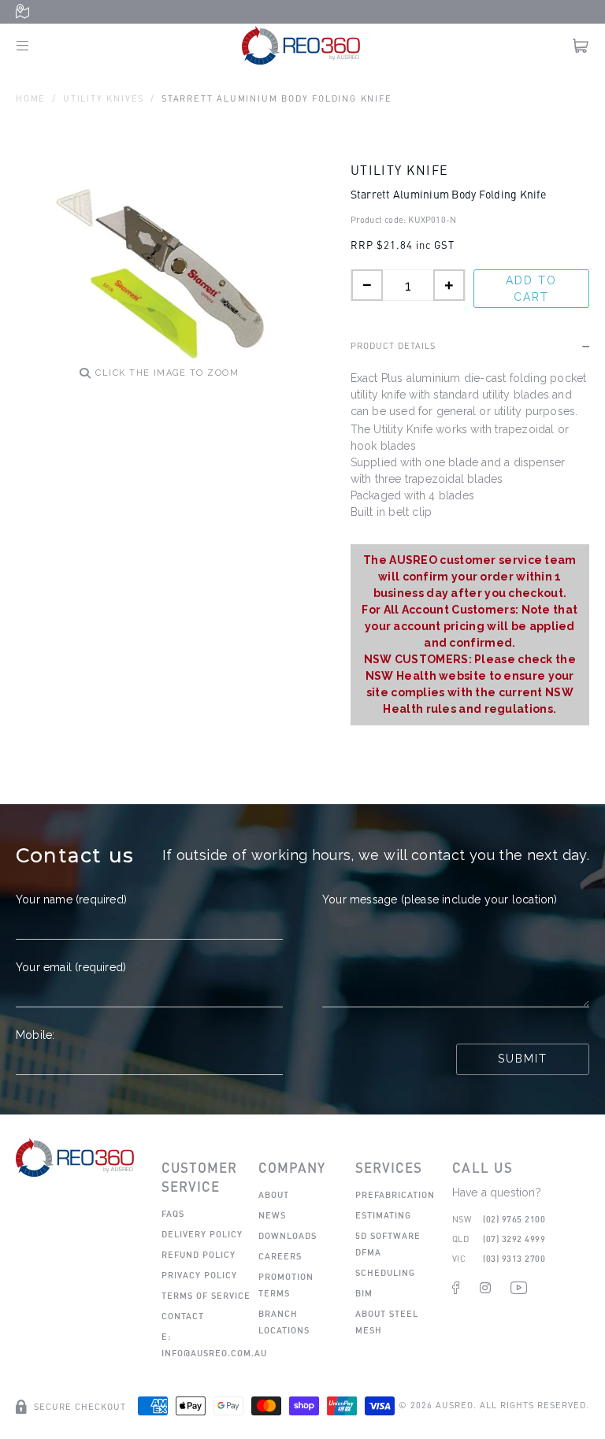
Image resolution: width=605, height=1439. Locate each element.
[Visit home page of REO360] (75, 1157)
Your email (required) (71, 967)
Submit (522, 1058)
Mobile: (35, 1035)
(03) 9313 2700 (514, 1258)
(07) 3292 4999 (514, 1238)
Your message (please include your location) (440, 899)
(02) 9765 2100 (514, 1219)
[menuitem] (172, 1213)
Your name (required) (71, 899)
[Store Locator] (25, 12)
